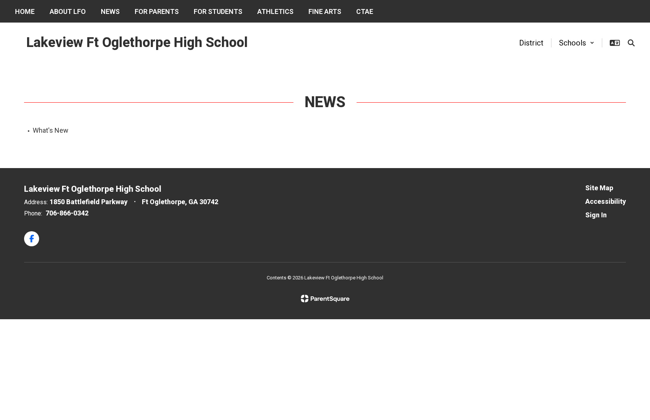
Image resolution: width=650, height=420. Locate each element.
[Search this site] (631, 43)
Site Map (599, 188)
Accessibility (605, 201)
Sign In (596, 215)
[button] (576, 42)
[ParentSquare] (325, 298)
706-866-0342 (67, 213)
